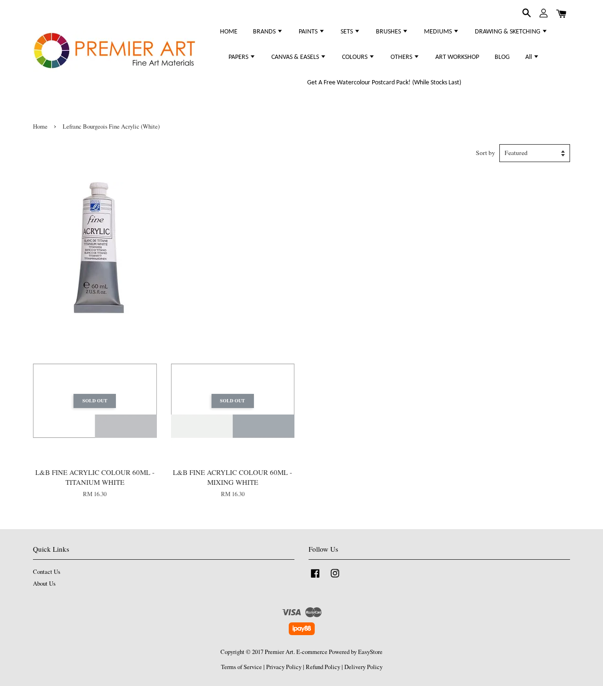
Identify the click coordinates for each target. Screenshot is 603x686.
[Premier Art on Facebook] (315, 578)
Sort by (485, 152)
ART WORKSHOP (457, 57)
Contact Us (46, 572)
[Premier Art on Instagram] (335, 578)
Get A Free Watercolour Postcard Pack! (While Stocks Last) (384, 82)
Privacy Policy (284, 667)
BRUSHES (389, 31)
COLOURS (355, 57)
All (529, 57)
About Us (44, 584)
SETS (347, 31)
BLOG (502, 57)
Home (40, 126)
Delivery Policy (363, 667)
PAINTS (309, 31)
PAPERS (239, 57)
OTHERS (402, 57)
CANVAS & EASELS (295, 57)
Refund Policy (323, 667)
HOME (228, 31)
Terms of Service (241, 667)
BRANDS (265, 31)
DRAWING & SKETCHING (508, 31)
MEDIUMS (438, 31)
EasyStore (370, 652)
